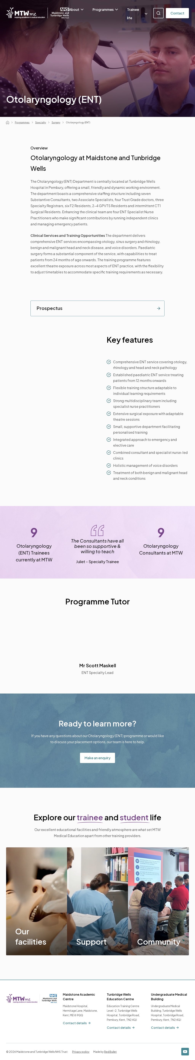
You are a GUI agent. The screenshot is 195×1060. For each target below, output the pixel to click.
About (74, 9)
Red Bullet (110, 1051)
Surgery (56, 122)
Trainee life (133, 13)
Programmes (103, 9)
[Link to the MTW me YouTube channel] (185, 1051)
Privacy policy (81, 1051)
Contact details (75, 1023)
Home (7, 123)
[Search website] (158, 13)
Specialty (40, 122)
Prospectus (49, 308)
